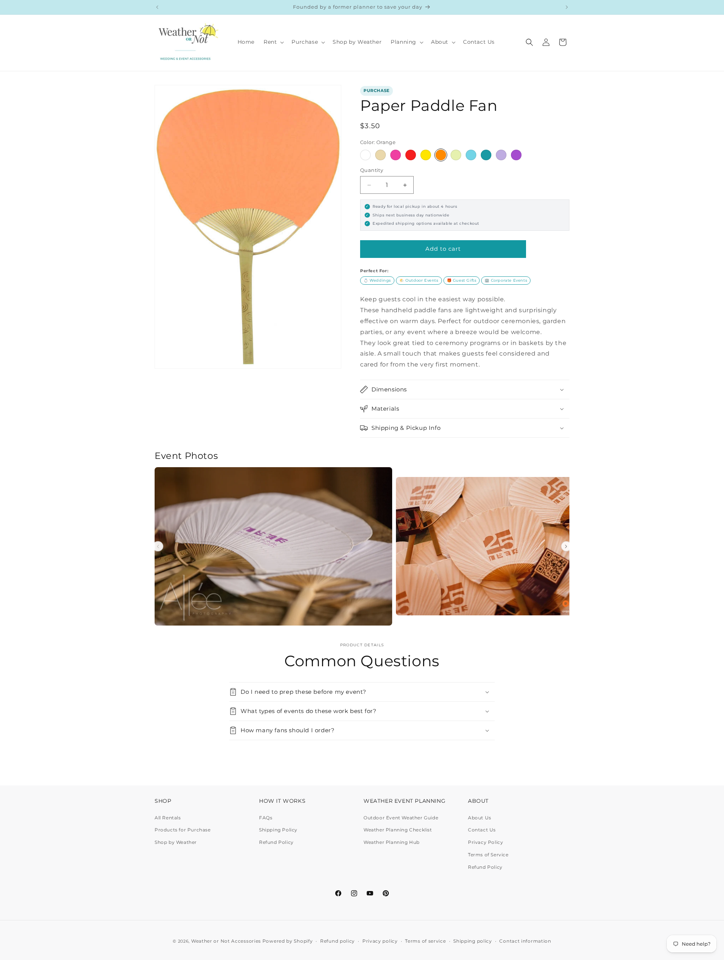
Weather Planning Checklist (398, 830)
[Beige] (380, 155)
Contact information (525, 941)
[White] (365, 155)
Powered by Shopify (287, 941)
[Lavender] (501, 155)
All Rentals (168, 817)
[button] (273, 42)
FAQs (265, 817)
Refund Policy (276, 842)
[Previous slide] (158, 546)
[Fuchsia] (395, 155)
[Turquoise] (486, 155)
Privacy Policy (485, 842)
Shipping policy (472, 941)
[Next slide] (566, 546)
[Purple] (516, 155)
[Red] (410, 155)
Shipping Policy (278, 830)
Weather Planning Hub (392, 842)
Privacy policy (380, 941)
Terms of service (425, 941)
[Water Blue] (471, 155)
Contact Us (482, 830)
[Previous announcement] (157, 7)
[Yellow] (425, 155)
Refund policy (337, 941)
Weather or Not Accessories (226, 941)
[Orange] (441, 155)
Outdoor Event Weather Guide (401, 817)
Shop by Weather (176, 842)
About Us (479, 817)
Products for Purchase (183, 830)
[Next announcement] (566, 7)
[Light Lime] (456, 155)
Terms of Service (488, 854)
